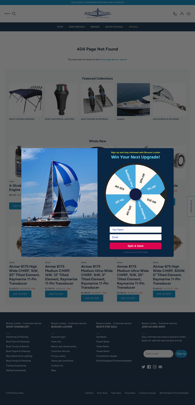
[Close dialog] (24, 151)
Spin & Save (136, 245)
